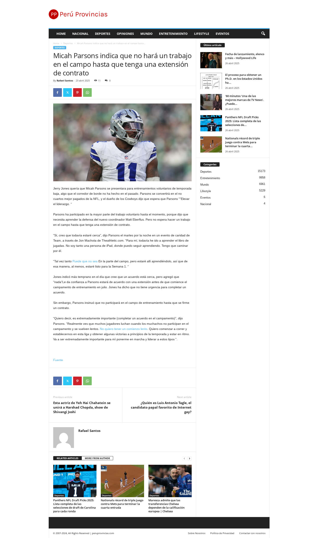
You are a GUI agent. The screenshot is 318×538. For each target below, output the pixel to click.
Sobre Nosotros (196, 533)
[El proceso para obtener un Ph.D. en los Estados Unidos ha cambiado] (211, 81)
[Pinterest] (77, 92)
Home (61, 34)
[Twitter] (67, 92)
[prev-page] (184, 458)
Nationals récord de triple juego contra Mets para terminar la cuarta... (242, 142)
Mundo (146, 34)
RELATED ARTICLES (67, 458)
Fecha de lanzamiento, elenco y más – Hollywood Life (244, 56)
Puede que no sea (85, 261)
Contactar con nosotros (252, 533)
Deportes (102, 34)
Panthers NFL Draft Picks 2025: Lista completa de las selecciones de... (243, 121)
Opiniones (125, 34)
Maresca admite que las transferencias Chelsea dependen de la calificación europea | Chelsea (166, 505)
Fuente (58, 360)
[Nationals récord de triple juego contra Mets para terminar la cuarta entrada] (122, 481)
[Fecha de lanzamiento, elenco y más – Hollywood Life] (211, 60)
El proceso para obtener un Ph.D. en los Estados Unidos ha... (243, 78)
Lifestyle (201, 34)
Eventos (222, 34)
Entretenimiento (173, 34)
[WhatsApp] (87, 92)
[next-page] (189, 458)
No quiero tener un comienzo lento (123, 329)
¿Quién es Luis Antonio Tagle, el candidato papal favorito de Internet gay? (161, 407)
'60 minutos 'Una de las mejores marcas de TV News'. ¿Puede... (244, 100)
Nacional (80, 34)
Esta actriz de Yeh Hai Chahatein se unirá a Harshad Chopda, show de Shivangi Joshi (82, 407)
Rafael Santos (65, 80)
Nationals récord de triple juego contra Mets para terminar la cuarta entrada (122, 503)
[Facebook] (57, 92)
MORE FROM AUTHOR (97, 458)
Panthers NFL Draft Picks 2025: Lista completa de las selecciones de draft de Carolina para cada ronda (74, 505)
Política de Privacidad (222, 533)
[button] (263, 33)
